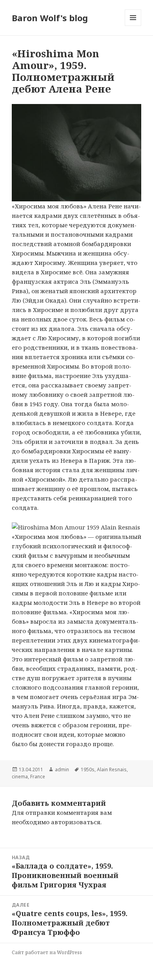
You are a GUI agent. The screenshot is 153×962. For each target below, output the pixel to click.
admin (62, 769)
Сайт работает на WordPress (47, 952)
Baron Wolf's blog (50, 18)
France (37, 776)
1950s (88, 769)
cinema (20, 776)
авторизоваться (75, 822)
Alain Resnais (112, 769)
